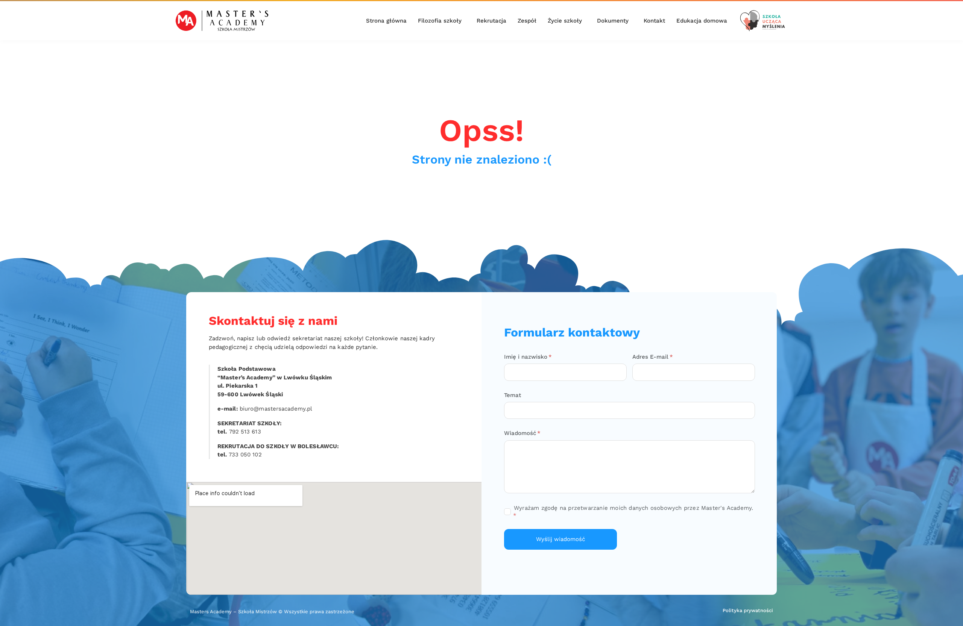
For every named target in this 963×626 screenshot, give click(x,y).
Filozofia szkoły (440, 20)
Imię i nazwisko (526, 356)
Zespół (527, 20)
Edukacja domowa (701, 20)
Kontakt (654, 20)
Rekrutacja (491, 20)
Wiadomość (521, 433)
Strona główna (386, 20)
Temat (512, 395)
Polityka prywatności (748, 610)
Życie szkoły (565, 20)
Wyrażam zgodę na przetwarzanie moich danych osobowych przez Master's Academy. (633, 508)
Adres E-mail (651, 356)
